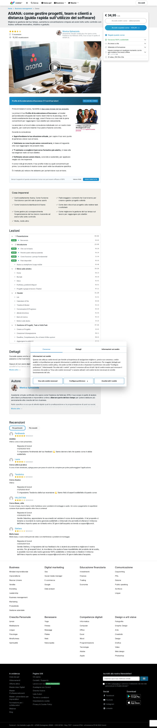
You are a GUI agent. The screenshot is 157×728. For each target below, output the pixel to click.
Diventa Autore (39, 691)
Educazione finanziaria (93, 567)
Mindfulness (14, 638)
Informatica (84, 621)
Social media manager (53, 576)
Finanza (83, 576)
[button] (27, 3)
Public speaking (121, 584)
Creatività (119, 634)
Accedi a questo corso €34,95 (126, 28)
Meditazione (14, 626)
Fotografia (119, 621)
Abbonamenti (14, 680)
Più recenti (33, 428)
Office (82, 630)
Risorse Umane (15, 580)
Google (47, 584)
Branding (13, 589)
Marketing (13, 602)
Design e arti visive (125, 617)
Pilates (47, 634)
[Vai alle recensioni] (15, 31)
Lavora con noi (39, 684)
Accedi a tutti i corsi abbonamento (126, 21)
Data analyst (50, 589)
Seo (46, 572)
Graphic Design (121, 626)
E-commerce (50, 580)
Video (117, 647)
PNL (117, 576)
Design (117, 638)
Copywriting (120, 572)
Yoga (47, 621)
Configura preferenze (77, 381)
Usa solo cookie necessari (48, 381)
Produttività (13, 606)
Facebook (109, 695)
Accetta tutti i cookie (109, 381)
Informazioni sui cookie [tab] (110, 349)
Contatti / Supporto (40, 680)
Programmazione (87, 643)
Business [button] (60, 3)
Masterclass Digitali (17, 687)
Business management (23, 8)
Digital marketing (54, 567)
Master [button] (73, 3)
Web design (119, 651)
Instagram (109, 704)
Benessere (50, 617)
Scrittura (118, 589)
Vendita (12, 584)
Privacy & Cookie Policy (42, 704)
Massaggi (48, 630)
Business (14, 567)
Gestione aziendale (16, 610)
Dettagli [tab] (78, 349)
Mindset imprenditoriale (18, 572)
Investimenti (84, 572)
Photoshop (119, 656)
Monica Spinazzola (29, 387)
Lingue (117, 593)
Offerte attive (14, 684)
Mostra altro (16, 408)
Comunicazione (124, 567)
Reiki (46, 638)
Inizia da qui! (14, 677)
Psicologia (13, 634)
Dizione (118, 580)
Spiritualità (13, 643)
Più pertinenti (17, 428)
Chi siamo (37, 677)
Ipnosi (11, 621)
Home (10, 8)
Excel (82, 634)
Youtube (109, 700)
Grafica (118, 643)
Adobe (82, 651)
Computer (84, 626)
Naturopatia (49, 643)
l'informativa (115, 684)
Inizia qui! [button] (47, 3)
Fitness (47, 626)
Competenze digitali (91, 617)
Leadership (13, 593)
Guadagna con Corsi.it (42, 687)
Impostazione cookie (41, 701)
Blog (11, 712)
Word (82, 638)
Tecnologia (84, 647)
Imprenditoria (14, 576)
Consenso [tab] (46, 349)
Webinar (12, 709)
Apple (82, 656)
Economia (84, 584)
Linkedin (109, 708)
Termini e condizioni (41, 697)
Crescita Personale (20, 617)
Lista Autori (37, 694)
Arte (117, 630)
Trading (83, 580)
